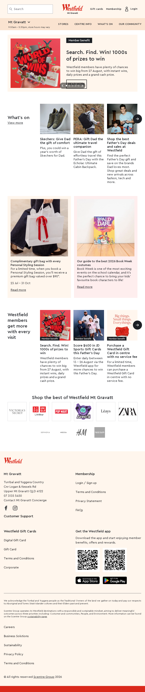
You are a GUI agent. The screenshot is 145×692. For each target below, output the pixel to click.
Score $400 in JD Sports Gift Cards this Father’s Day (87, 349)
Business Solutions (16, 636)
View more (15, 122)
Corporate (11, 567)
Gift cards (96, 9)
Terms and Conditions (91, 492)
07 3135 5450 (13, 495)
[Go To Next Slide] (82, 86)
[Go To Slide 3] (72, 85)
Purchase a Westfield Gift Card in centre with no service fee (122, 351)
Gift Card (10, 549)
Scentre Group (43, 676)
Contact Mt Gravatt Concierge (25, 500)
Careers (9, 627)
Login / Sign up (86, 482)
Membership (113, 9)
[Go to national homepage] (13, 459)
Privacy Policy (13, 654)
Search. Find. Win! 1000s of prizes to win (54, 349)
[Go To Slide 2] (69, 85)
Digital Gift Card (15, 540)
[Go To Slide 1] (66, 85)
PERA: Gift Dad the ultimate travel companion (88, 142)
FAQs (79, 510)
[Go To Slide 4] (75, 85)
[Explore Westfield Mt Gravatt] (72, 9)
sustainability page (37, 616)
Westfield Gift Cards (20, 531)
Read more (18, 289)
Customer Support (18, 516)
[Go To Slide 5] (78, 85)
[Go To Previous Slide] (63, 86)
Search (18, 9)
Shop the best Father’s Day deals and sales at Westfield (121, 144)
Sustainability (13, 645)
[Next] (137, 118)
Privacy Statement (89, 501)
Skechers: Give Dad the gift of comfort (55, 141)
